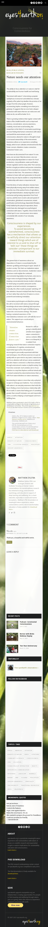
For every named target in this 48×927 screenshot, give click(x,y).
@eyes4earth (23, 82)
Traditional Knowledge (30, 785)
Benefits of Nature (14, 441)
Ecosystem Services (21, 444)
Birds (27, 754)
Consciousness (31, 441)
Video (9, 789)
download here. (13, 874)
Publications (18, 70)
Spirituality (29, 781)
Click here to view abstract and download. (25, 430)
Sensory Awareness (15, 448)
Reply (9, 542)
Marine (10, 777)
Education (17, 762)
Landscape (22, 774)
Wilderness (18, 789)
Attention (19, 437)
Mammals (32, 774)
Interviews (11, 774)
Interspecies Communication (18, 770)
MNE (17, 777)
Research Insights (15, 73)
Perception (35, 444)
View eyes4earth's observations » (26, 668)
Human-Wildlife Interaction (18, 766)
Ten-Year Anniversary (28, 646)
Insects (34, 766)
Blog (9, 70)
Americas (18, 750)
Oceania (24, 777)
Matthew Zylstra (12, 82)
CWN (9, 444)
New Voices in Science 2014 (26, 418)
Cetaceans (35, 754)
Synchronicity (12, 785)
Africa (9, 437)
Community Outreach (15, 758)
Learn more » (12, 850)
